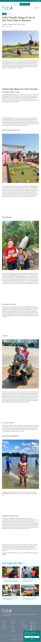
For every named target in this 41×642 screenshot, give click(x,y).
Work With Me (4, 626)
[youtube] (37, 0)
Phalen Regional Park (7, 493)
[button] (35, 8)
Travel (13, 629)
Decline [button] (32, 639)
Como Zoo (17, 391)
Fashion (13, 623)
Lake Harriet (18, 518)
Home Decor (14, 631)
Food (12, 625)
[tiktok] (33, 0)
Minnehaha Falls (14, 274)
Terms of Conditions (17, 637)
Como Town (22, 399)
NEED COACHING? (25, 4)
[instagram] (31, 0)
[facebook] (39, 0)
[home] (7, 8)
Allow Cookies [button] (32, 636)
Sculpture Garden (8, 94)
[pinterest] (35, 0)
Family (13, 627)
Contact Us (4, 628)
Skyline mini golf (34, 186)
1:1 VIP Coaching (24, 626)
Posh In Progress (18, 639)
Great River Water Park (31, 306)
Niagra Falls (21, 276)
